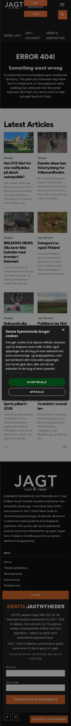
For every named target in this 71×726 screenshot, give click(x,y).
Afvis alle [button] (37, 391)
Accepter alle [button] (36, 382)
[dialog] (35, 363)
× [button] (63, 330)
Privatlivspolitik (14, 373)
